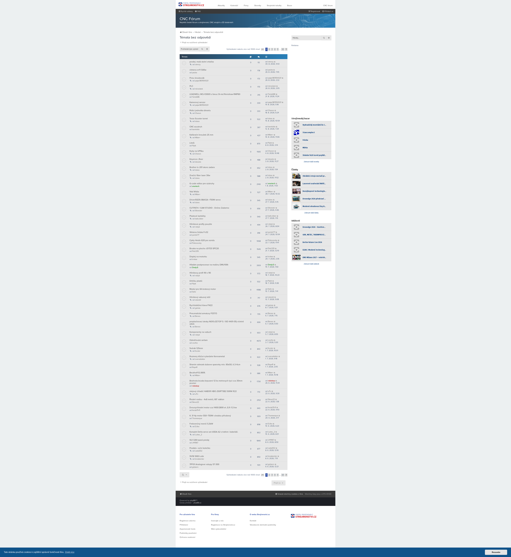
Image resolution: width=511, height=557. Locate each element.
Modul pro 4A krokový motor (202, 289)
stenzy (198, 64)
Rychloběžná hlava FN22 (201, 305)
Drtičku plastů (195, 281)
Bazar (289, 5)
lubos (197, 121)
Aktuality (221, 5)
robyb (197, 227)
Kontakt (253, 521)
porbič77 (195, 235)
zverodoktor (200, 359)
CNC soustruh (195, 127)
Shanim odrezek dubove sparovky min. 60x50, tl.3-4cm (214, 364)
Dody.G (195, 267)
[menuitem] (198, 11)
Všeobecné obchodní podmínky (263, 525)
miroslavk (199, 89)
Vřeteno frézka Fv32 (198, 232)
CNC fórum (328, 5)
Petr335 (195, 251)
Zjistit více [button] (69, 552)
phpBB (193, 500)
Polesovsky (196, 243)
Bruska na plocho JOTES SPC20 (204, 248)
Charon (198, 113)
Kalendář (234, 5)
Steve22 (195, 402)
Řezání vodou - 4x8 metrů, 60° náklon (206, 399)
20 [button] (283, 49)
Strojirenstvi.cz (191, 4)
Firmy (246, 5)
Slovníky (257, 5)
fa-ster (197, 351)
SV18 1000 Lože (196, 456)
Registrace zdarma (187, 521)
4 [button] (274, 49)
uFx (196, 394)
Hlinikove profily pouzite (200, 224)
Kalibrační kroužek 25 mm (201, 135)
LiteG (191, 143)
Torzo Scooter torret (198, 118)
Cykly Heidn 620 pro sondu (202, 240)
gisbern (195, 467)
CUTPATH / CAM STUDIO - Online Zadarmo (209, 208)
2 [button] (269, 49)
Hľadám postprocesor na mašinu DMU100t (208, 265)
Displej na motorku (198, 256)
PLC (191, 86)
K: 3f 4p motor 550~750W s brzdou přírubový (210, 415)
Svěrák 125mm (196, 348)
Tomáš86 (195, 97)
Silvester (198, 210)
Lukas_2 (198, 434)
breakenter (199, 459)
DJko (197, 426)
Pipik (194, 146)
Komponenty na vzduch (200, 332)
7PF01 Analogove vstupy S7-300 (204, 464)
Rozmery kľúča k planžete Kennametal (207, 356)
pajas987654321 (201, 81)
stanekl (198, 300)
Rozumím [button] (496, 552)
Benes (197, 316)
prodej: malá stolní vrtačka (201, 62)
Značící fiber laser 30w (199, 175)
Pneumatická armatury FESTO (203, 313)
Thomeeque (197, 418)
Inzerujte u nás (217, 521)
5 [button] (277, 49)
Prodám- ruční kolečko (199, 448)
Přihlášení (184, 525)
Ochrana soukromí (187, 537)
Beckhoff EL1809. (197, 372)
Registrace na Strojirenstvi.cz (223, 525)
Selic (194, 292)
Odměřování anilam (198, 340)
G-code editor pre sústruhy (201, 183)
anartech (195, 186)
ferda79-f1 (196, 410)
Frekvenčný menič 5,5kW (201, 424)
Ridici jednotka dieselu (200, 110)
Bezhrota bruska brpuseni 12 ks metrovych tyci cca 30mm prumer (215, 382)
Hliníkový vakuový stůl (199, 297)
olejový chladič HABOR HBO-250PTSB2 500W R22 (213, 391)
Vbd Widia (194, 191)
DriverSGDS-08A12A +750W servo (205, 200)
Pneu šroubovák (196, 78)
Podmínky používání (188, 533)
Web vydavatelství (218, 529)
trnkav (194, 259)
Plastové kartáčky (197, 216)
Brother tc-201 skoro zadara (202, 167)
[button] (262, 49)
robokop (195, 386)
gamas (197, 308)
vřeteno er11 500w (197, 70)
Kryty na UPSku (196, 151)
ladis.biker (199, 219)
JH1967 (195, 443)
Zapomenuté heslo (187, 529)
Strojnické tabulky (274, 5)
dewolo (198, 162)
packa (194, 72)
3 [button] (272, 49)
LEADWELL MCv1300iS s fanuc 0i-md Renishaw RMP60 (214, 94)
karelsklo (195, 129)
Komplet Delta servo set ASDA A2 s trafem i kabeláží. (213, 432)
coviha (194, 343)
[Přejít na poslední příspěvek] (275, 62)
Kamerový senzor (197, 102)
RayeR (194, 367)
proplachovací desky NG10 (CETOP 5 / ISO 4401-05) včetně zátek (216, 322)
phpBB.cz (197, 503)
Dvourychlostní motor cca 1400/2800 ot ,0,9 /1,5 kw (213, 407)
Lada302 (198, 451)
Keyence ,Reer (196, 159)
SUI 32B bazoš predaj (199, 440)
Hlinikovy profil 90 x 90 (200, 273)
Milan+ (197, 137)
